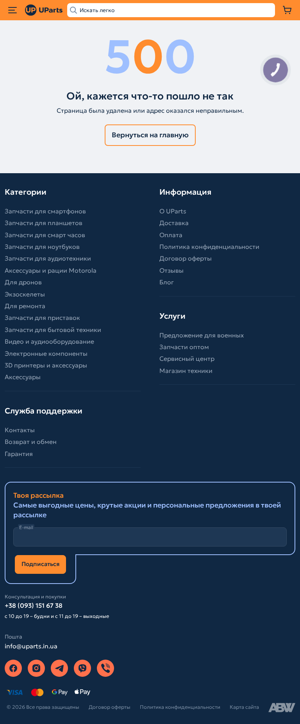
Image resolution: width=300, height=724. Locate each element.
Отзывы (171, 270)
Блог (166, 282)
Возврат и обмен (31, 441)
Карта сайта (244, 707)
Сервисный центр (186, 358)
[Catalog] (12, 10)
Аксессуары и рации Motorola (50, 270)
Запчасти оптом (184, 347)
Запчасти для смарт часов (45, 235)
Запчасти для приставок (42, 317)
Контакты (20, 430)
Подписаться (40, 564)
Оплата (170, 235)
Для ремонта (25, 306)
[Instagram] (36, 668)
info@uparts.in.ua (31, 646)
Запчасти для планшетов (43, 223)
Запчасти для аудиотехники (48, 258)
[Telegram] (59, 668)
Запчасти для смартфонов (45, 211)
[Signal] (105, 668)
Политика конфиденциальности (209, 246)
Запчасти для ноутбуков (42, 246)
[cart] (287, 10)
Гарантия (19, 454)
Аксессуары (23, 377)
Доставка (174, 223)
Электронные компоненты (46, 353)
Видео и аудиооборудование (49, 341)
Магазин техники (185, 370)
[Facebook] (13, 668)
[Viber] (82, 668)
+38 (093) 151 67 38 (33, 605)
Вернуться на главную (150, 134)
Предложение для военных (201, 335)
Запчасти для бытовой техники (53, 330)
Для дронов (23, 282)
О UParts (172, 211)
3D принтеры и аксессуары (46, 365)
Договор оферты (185, 258)
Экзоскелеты (25, 294)
